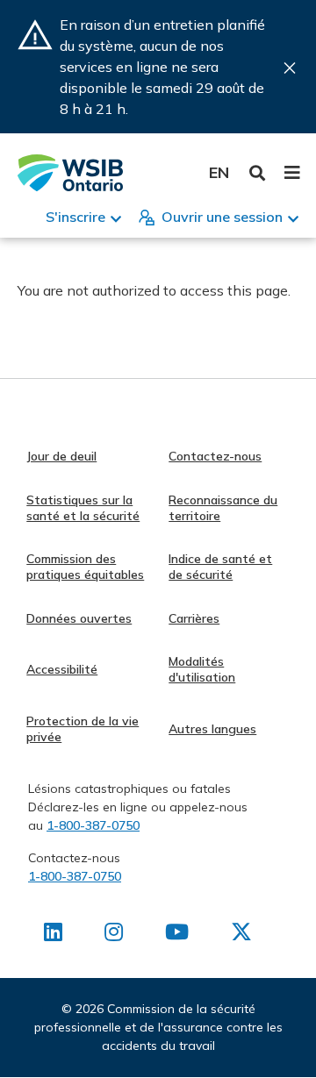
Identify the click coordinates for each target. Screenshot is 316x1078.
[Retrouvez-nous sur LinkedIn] (53, 935)
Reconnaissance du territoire (223, 508)
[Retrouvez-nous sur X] (241, 935)
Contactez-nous (215, 456)
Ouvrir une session (222, 216)
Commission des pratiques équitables (85, 566)
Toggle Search (258, 173)
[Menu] (291, 173)
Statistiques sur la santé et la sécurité (83, 508)
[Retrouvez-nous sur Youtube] (177, 935)
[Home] (70, 172)
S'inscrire (75, 216)
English (219, 172)
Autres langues (212, 729)
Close (289, 68)
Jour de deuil (61, 456)
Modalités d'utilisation (202, 669)
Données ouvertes (79, 618)
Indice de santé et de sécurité (220, 566)
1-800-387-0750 (93, 825)
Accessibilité (61, 669)
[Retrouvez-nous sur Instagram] (113, 935)
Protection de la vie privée (82, 729)
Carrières (194, 618)
